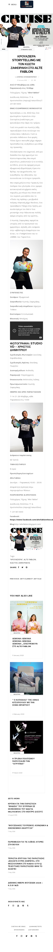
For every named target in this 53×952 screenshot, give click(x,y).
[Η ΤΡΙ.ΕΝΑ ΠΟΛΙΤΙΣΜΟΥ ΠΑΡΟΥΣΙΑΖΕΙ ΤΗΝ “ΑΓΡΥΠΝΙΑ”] (26, 737)
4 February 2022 (18, 714)
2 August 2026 (12, 815)
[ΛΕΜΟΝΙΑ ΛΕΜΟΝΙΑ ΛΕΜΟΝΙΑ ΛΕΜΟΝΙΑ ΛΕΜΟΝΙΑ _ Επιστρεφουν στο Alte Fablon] (26, 617)
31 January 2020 (22, 80)
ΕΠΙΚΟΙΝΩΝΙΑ (19, 930)
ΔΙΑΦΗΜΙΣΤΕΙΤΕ (35, 926)
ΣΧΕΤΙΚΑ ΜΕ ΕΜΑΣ (18, 926)
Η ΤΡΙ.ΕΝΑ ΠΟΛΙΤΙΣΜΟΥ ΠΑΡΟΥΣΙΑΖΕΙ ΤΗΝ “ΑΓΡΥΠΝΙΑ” (23, 761)
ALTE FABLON (30, 559)
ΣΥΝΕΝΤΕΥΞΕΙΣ (26, 49)
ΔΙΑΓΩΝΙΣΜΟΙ (33, 930)
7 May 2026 (11, 831)
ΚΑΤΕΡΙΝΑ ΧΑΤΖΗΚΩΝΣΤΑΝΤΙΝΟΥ (27, 77)
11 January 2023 (18, 655)
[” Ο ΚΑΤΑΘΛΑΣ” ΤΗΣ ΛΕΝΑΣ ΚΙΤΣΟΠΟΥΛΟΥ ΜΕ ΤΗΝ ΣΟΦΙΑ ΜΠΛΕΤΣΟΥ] (26, 678)
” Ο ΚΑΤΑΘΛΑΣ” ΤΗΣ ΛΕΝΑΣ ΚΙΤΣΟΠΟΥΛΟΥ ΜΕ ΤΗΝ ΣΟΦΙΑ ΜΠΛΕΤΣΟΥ (25, 702)
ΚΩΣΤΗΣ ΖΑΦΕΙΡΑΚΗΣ (20, 563)
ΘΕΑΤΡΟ (26, 47)
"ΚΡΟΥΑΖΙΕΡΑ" (16, 559)
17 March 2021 (17, 773)
